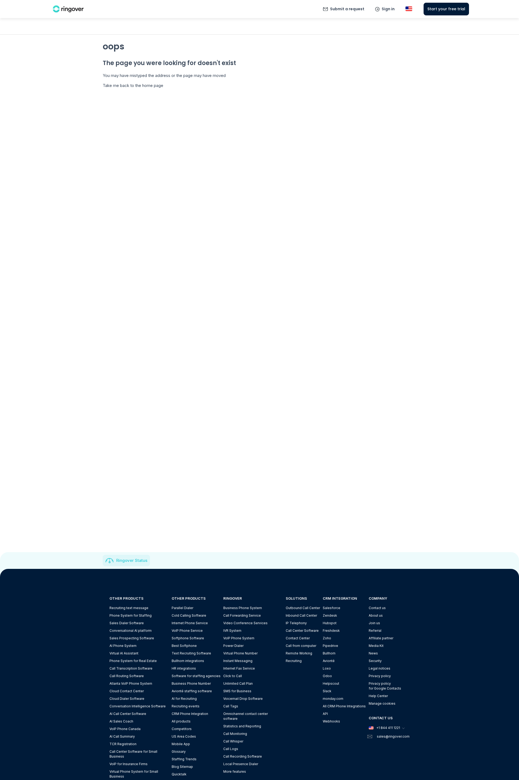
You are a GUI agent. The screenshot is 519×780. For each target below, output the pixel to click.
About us (376, 615)
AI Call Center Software (127, 714)
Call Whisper (233, 741)
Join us (374, 623)
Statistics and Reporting (242, 726)
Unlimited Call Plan (238, 683)
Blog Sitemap (182, 767)
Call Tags (230, 706)
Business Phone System (242, 608)
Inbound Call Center (301, 615)
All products (181, 721)
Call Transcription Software (130, 668)
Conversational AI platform (130, 631)
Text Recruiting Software (191, 653)
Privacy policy (380, 676)
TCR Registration (123, 744)
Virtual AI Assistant (123, 653)
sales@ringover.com (393, 736)
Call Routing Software (126, 676)
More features (234, 771)
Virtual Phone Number (240, 653)
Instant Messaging (237, 661)
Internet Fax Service (239, 668)
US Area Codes (184, 736)
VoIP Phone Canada (125, 729)
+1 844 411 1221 (388, 728)
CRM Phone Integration (190, 714)
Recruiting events (185, 706)
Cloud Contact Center (126, 691)
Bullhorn (329, 653)
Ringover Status (131, 560)
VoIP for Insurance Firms (128, 764)
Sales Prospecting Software (131, 638)
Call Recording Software (242, 756)
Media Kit (376, 646)
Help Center (378, 696)
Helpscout (331, 683)
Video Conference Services (245, 623)
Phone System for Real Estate (133, 661)
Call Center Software (302, 631)
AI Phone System (123, 646)
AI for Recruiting (184, 699)
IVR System (232, 631)
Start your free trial (446, 9)
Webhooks (331, 721)
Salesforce (331, 608)
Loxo (327, 668)
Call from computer (301, 646)
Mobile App (181, 744)
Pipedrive (330, 646)
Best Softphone (184, 646)
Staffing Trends (184, 759)
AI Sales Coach (121, 721)
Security (375, 661)
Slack (327, 691)
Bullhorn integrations (188, 661)
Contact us (377, 608)
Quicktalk (179, 774)
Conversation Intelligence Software (137, 706)
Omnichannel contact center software (245, 716)
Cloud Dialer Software (126, 699)
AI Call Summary (122, 736)
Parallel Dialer (182, 608)
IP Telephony (296, 623)
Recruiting (294, 661)
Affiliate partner (381, 638)
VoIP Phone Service (187, 631)
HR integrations (184, 668)
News (373, 653)
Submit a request (347, 9)
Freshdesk (331, 631)
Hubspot (330, 623)
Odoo (327, 676)
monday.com (333, 699)
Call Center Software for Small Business (133, 753)
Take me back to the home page (133, 85)
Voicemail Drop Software (243, 699)
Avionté (329, 661)
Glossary (179, 751)
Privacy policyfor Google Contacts (385, 685)
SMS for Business (237, 691)
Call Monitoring (235, 734)
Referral (375, 631)
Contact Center (298, 638)
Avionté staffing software (192, 691)
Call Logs (230, 749)
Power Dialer (233, 646)
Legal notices (379, 668)
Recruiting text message (128, 608)
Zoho (327, 638)
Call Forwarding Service (242, 615)
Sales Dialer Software (126, 623)
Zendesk (330, 615)
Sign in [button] (388, 9)
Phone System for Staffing (130, 615)
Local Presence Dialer (240, 764)
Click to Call (232, 676)
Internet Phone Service (190, 623)
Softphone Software (188, 638)
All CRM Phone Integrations (344, 706)
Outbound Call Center (303, 608)
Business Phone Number (191, 683)
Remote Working (299, 653)
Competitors (182, 729)
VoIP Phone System (238, 638)
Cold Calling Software (189, 615)
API (325, 714)
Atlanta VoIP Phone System (130, 683)
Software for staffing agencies (196, 676)
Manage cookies (382, 703)
